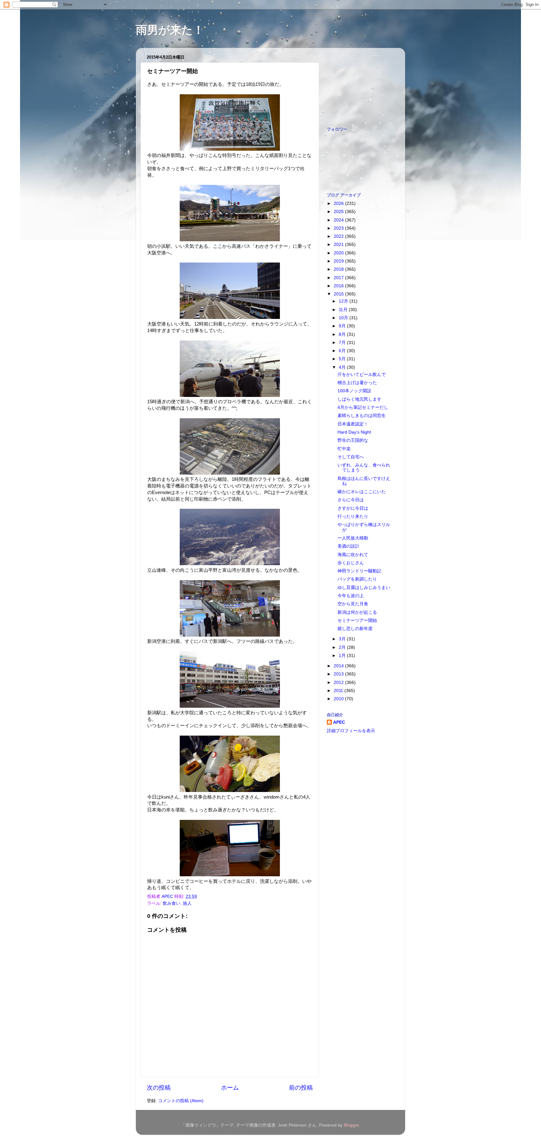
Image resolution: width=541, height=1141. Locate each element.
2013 (339, 674)
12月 (344, 301)
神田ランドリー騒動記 (359, 571)
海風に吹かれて (352, 554)
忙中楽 (344, 448)
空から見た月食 (352, 604)
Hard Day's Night (354, 432)
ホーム (230, 1087)
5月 (343, 359)
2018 (339, 269)
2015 (339, 294)
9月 (343, 326)
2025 (339, 211)
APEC (339, 722)
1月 (343, 655)
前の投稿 (301, 1087)
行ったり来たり (352, 516)
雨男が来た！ (170, 29)
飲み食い (171, 903)
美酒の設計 (348, 546)
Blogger (351, 1125)
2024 (339, 220)
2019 (339, 261)
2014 (339, 666)
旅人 (187, 903)
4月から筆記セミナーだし (362, 407)
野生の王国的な (352, 440)
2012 (339, 682)
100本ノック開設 (354, 390)
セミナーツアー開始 (357, 620)
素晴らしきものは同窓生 (361, 415)
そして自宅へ (350, 457)
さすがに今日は (352, 508)
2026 (339, 203)
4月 (343, 367)
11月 (344, 309)
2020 (339, 253)
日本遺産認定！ (352, 424)
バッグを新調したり (357, 579)
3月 (343, 639)
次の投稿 (159, 1087)
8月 (343, 334)
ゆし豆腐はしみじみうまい (363, 587)
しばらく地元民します (359, 399)
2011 (339, 690)
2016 (339, 286)
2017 (339, 277)
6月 (343, 350)
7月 (343, 342)
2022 (339, 236)
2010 (339, 698)
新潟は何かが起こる (357, 612)
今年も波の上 (350, 595)
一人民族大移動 (352, 538)
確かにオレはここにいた (361, 491)
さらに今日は (350, 500)
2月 (343, 647)
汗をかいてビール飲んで (361, 374)
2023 (339, 228)
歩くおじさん (350, 562)
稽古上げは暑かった (357, 382)
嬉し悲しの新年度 (355, 628)
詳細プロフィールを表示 (351, 730)
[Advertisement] (358, 84)
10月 (344, 317)
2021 (339, 244)
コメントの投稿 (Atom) (181, 1100)
